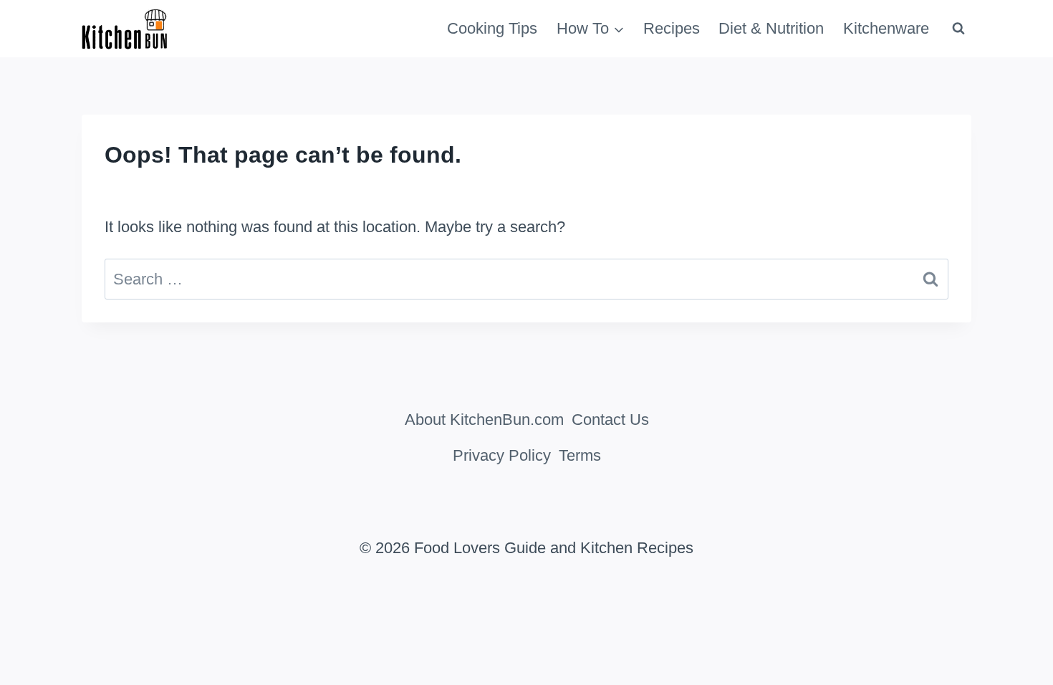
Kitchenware (886, 28)
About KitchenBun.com (484, 419)
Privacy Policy (502, 455)
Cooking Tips (492, 28)
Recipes (671, 28)
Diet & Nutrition (771, 28)
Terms (580, 455)
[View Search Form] (958, 29)
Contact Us (610, 419)
